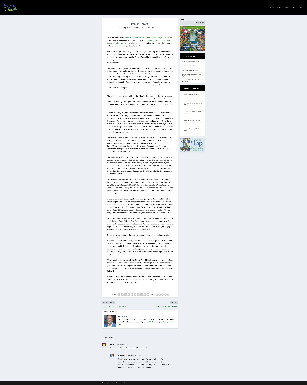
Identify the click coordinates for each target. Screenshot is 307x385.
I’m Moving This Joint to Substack (190, 61)
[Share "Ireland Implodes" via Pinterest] (132, 294)
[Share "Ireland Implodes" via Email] (144, 294)
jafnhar (185, 120)
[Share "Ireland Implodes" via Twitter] (122, 294)
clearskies (186, 111)
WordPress (124, 382)
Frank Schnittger (133, 28)
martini (112, 344)
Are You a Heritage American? (189, 65)
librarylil (186, 103)
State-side (124, 348)
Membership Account (294, 7)
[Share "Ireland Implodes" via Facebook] (119, 294)
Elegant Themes (112, 382)
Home (272, 7)
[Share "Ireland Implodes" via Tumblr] (128, 294)
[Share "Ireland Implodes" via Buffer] (138, 294)
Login (279, 7)
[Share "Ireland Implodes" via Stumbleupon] (141, 294)
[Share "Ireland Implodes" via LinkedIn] (135, 294)
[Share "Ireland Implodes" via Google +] (125, 294)
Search (182, 19)
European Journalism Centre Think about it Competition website (148, 38)
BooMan (186, 94)
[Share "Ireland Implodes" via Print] (148, 294)
